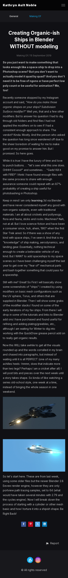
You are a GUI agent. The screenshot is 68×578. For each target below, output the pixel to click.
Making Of (35, 16)
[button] (52, 543)
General (13, 16)
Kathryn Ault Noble (20, 5)
